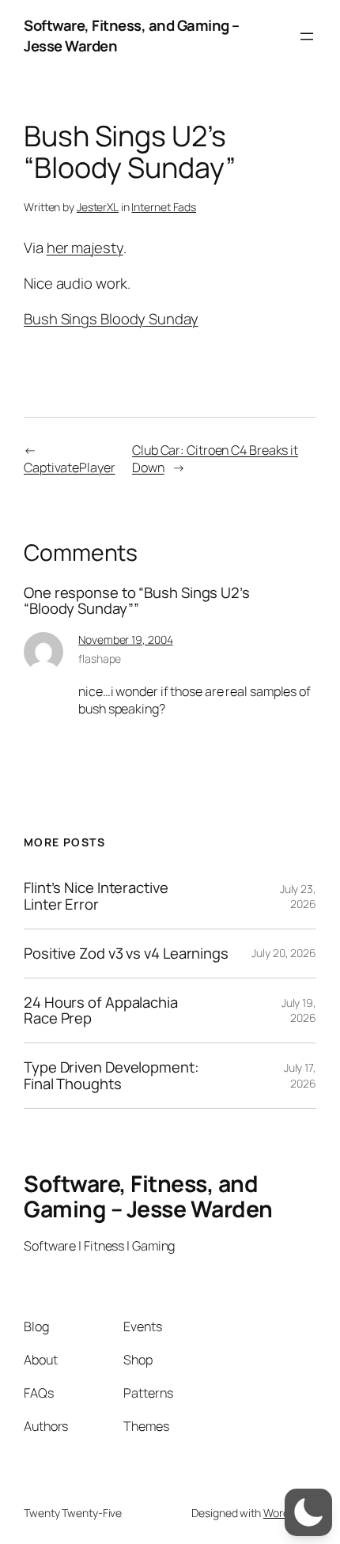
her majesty (85, 247)
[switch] (308, 1512)
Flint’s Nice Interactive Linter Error (96, 896)
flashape (99, 658)
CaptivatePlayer (69, 467)
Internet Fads (163, 206)
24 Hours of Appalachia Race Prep (101, 1010)
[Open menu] (306, 36)
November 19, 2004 (125, 639)
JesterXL (98, 206)
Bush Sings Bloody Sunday (111, 318)
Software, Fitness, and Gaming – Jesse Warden (132, 35)
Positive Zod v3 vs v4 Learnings (126, 953)
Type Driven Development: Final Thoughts (111, 1075)
